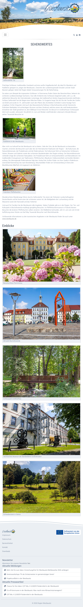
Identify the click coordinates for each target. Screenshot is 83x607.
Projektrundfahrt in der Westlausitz (19, 578)
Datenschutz (6, 539)
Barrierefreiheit (7, 543)
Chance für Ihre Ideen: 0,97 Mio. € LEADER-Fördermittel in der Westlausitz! (33, 586)
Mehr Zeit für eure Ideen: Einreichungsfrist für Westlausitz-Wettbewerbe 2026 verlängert (38, 570)
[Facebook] (79, 35)
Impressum (6, 535)
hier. (29, 563)
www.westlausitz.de (9, 219)
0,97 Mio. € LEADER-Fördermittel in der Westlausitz (25, 594)
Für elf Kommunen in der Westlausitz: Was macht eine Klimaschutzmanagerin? (34, 590)
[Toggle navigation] (5, 35)
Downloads (6, 551)
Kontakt (5, 547)
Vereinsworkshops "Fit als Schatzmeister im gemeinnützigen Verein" (30, 574)
